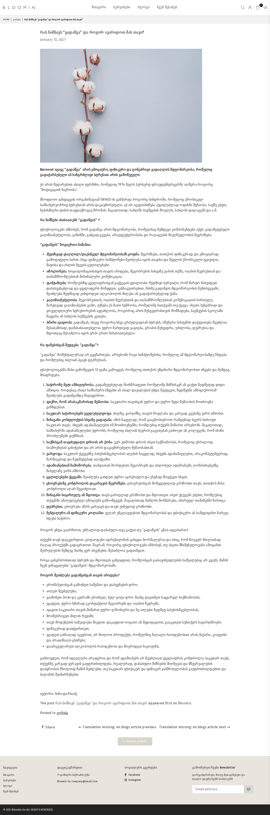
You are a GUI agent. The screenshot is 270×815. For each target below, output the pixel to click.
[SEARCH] (242, 7)
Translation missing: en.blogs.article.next (193, 727)
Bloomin (184, 703)
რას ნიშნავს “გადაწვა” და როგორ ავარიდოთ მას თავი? (101, 703)
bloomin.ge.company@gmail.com (77, 781)
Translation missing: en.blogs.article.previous (119, 727)
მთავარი (99, 7)
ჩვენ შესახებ (167, 7)
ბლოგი (144, 7)
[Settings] (264, 7)
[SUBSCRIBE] (248, 789)
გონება (17, 19)
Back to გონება (136, 741)
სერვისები (121, 7)
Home (6, 19)
